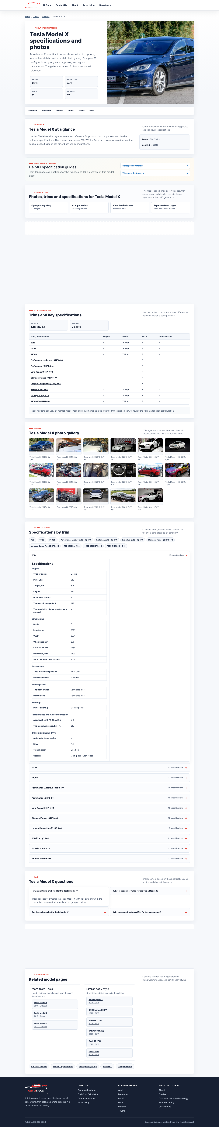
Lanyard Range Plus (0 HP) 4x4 (46, 383)
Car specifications (87, 1090)
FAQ (92, 110)
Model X (45, 16)
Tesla (36, 16)
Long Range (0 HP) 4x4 (42, 372)
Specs (81, 110)
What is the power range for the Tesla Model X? (135, 891)
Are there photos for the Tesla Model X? (51, 912)
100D (33, 348)
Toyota (121, 1110)
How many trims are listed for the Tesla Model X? (55, 891)
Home (27, 16)
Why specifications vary (155, 173)
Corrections (165, 1106)
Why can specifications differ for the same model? (137, 912)
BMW (121, 1098)
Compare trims (125, 1066)
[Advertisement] (109, 264)
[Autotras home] (36, 1089)
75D (33, 342)
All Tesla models (39, 1066)
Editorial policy (166, 1102)
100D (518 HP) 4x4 (40, 395)
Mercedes (123, 1094)
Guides (162, 1094)
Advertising (84, 1102)
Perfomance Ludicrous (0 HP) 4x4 (47, 360)
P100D (34, 354)
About (162, 1090)
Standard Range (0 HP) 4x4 (44, 378)
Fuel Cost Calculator (88, 1094)
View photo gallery (88, 1066)
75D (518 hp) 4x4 (39, 389)
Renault (122, 1106)
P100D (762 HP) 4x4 (40, 401)
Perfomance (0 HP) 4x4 (42, 366)
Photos (59, 110)
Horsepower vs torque (155, 166)
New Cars (104, 5)
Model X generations (63, 1066)
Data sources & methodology (173, 1098)
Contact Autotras (86, 1098)
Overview (32, 110)
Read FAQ (107, 1066)
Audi (120, 1090)
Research (46, 110)
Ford (120, 1102)
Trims (70, 110)
